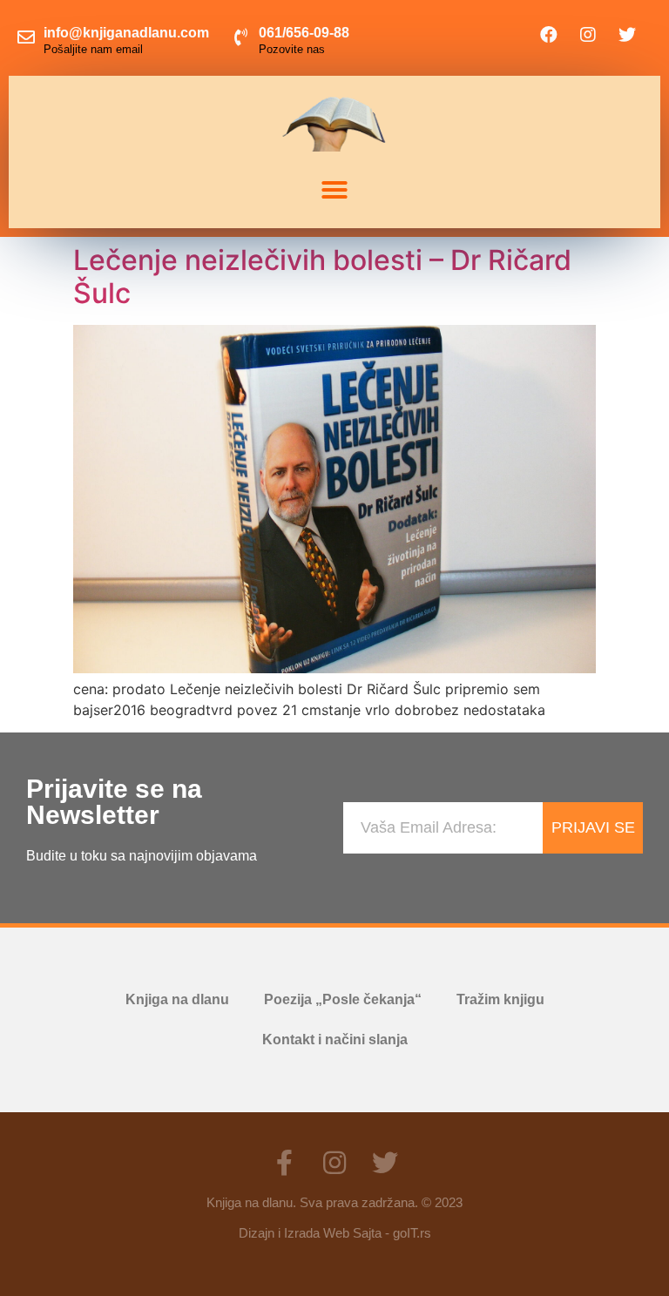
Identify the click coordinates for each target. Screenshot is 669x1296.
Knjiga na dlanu (177, 999)
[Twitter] (627, 34)
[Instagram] (588, 34)
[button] (334, 190)
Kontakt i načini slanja (335, 1039)
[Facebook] (548, 34)
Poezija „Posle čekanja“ (343, 999)
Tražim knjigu (500, 999)
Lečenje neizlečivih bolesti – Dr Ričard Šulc (322, 276)
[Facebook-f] (284, 1162)
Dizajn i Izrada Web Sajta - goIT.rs (335, 1232)
